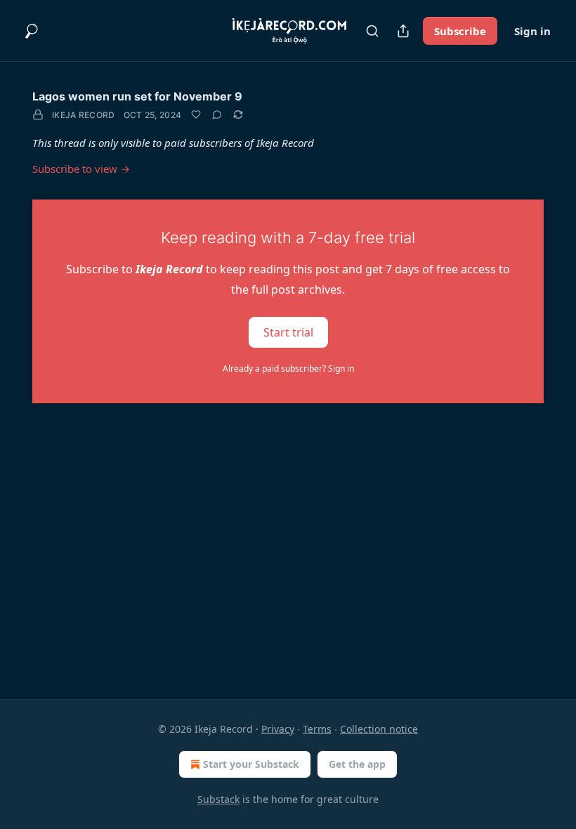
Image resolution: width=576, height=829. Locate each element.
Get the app (357, 764)
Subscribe (460, 31)
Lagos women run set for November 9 (137, 96)
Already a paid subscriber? (288, 368)
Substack (218, 799)
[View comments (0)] (217, 114)
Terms (317, 729)
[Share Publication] (403, 31)
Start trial (288, 331)
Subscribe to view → (81, 169)
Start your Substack (251, 764)
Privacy (277, 729)
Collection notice (379, 729)
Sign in (532, 31)
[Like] (196, 114)
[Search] (372, 31)
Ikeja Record (83, 115)
